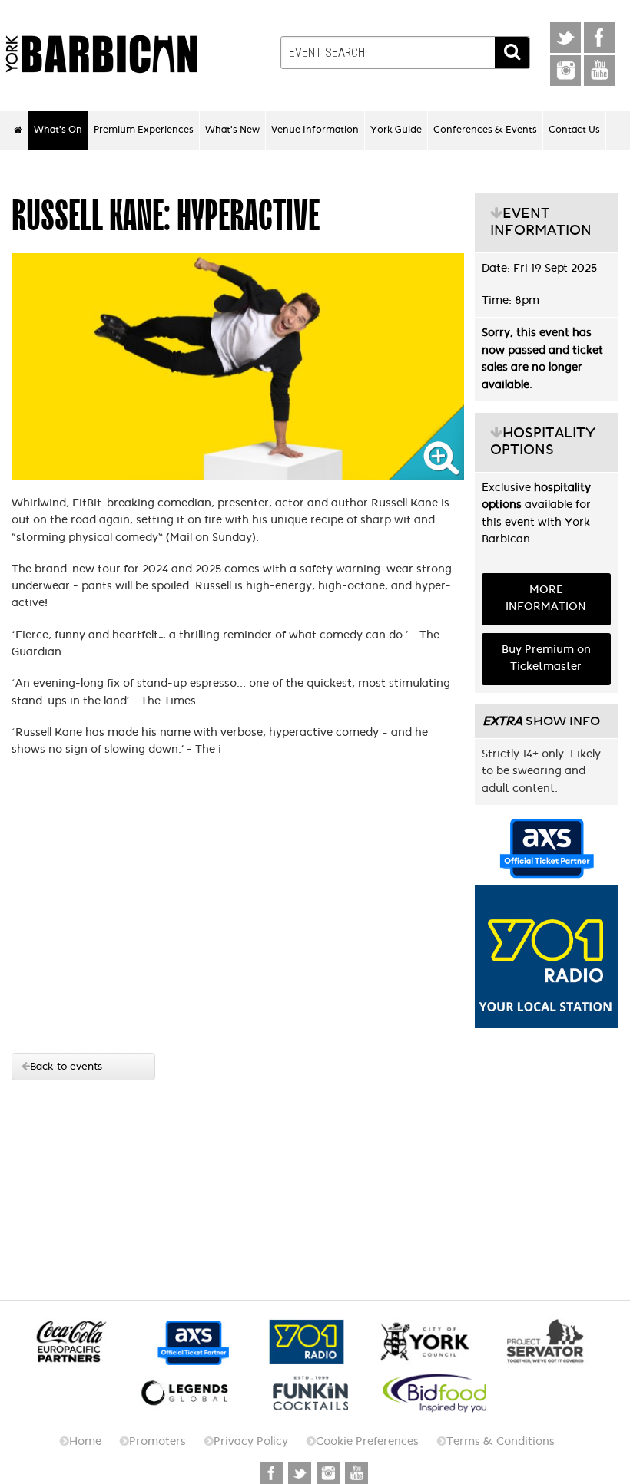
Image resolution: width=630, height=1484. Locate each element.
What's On (58, 129)
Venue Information (315, 129)
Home (85, 1441)
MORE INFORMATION (546, 598)
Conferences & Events (485, 129)
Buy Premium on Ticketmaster (546, 658)
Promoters (157, 1441)
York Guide (396, 129)
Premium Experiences (144, 129)
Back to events (66, 1066)
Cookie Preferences (367, 1441)
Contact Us (574, 129)
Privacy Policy (251, 1441)
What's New (232, 129)
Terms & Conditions (500, 1441)
